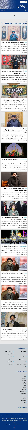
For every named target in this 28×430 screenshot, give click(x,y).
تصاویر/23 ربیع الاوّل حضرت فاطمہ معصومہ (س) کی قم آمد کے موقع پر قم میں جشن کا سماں (14, 218)
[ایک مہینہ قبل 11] (14, 208)
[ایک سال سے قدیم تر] (14, 264)
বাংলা (25, 386)
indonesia (23, 401)
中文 (25, 402)
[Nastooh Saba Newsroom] (14, 428)
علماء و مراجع (22, 359)
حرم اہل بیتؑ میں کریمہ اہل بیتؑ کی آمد (14, 246)
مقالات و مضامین (21, 364)
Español (24, 395)
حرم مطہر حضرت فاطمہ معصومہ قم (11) (14, 24)
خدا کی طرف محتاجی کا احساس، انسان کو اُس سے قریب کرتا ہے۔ (14, 274)
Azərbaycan (23, 391)
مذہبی (10, 359)
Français (24, 380)
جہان (11, 356)
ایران (25, 354)
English (24, 378)
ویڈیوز (10, 364)
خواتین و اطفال (8, 361)
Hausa (24, 399)
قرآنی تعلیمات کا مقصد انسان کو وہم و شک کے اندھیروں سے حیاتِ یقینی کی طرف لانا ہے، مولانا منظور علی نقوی (15, 130)
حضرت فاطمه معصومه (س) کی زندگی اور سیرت (14, 160)
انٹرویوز (24, 361)
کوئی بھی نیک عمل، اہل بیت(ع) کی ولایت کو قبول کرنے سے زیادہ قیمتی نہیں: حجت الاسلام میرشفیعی (15, 330)
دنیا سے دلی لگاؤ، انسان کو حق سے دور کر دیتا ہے (16, 302)
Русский (24, 389)
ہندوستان (23, 356)
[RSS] (1, 22)
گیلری (24, 367)
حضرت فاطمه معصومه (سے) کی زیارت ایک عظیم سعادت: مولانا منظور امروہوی (15, 189)
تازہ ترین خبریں (8, 351)
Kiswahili (23, 393)
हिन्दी (24, 384)
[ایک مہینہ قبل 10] (14, 62)
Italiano (24, 397)
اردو (25, 375)
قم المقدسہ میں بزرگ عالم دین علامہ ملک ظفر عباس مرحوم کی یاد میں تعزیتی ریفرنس (14, 72)
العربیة (24, 382)
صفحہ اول (23, 351)
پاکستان (10, 354)
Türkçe (24, 388)
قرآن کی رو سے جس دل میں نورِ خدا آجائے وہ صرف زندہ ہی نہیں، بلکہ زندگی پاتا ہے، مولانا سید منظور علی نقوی (14, 101)
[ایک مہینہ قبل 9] (14, 33)
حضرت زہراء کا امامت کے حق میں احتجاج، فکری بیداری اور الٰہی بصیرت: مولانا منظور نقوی (14, 43)
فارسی (24, 376)
